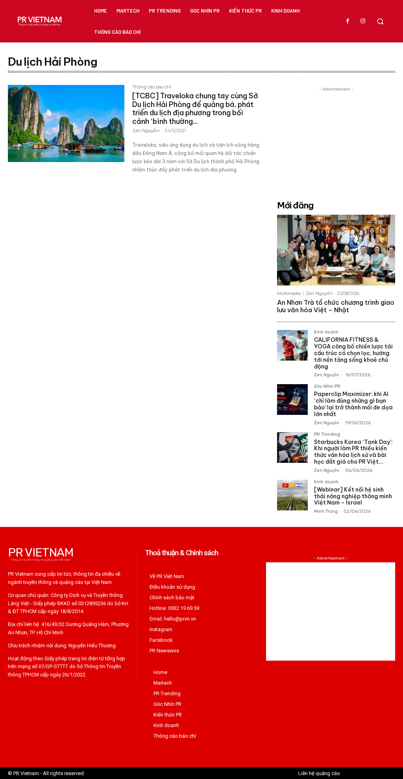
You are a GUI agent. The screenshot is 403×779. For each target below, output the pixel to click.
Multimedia (289, 293)
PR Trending (327, 434)
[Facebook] (347, 21)
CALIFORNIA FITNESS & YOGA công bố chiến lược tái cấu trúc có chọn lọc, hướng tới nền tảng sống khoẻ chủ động (353, 353)
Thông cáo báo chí (151, 87)
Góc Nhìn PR (327, 386)
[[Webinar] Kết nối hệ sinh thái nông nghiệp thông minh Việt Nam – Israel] (292, 495)
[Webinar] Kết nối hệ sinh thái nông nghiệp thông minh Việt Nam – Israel (353, 496)
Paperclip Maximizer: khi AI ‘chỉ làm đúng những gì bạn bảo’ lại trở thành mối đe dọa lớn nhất (353, 403)
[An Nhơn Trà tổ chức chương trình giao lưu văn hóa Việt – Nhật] (336, 250)
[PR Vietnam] (39, 21)
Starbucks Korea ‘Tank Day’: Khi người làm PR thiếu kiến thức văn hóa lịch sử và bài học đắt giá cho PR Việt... (353, 451)
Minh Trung (326, 511)
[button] (380, 21)
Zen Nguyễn (145, 130)
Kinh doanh (326, 332)
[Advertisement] (336, 142)
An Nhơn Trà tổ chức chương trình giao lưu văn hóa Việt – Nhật (335, 306)
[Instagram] (362, 21)
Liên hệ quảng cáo (319, 773)
